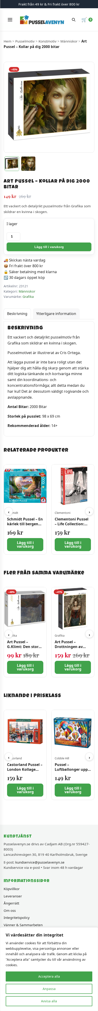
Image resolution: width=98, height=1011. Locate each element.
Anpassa (49, 989)
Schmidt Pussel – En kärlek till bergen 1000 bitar (25, 524)
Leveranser (13, 896)
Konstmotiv (48, 41)
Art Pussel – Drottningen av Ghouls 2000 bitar (71, 647)
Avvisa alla (49, 1001)
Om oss (10, 910)
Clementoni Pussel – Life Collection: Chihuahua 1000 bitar (71, 526)
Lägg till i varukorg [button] (25, 544)
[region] (49, 969)
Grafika (28, 296)
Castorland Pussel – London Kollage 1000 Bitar (24, 769)
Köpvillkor (12, 888)
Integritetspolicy (17, 917)
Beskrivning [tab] (17, 313)
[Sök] (73, 20)
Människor (68, 41)
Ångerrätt (11, 903)
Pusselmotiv (25, 41)
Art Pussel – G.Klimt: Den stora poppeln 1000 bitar (24, 647)
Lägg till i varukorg (49, 247)
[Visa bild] (12, 163)
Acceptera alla (49, 976)
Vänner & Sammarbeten (23, 925)
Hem (7, 41)
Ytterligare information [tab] (56, 313)
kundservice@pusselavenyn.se (39, 862)
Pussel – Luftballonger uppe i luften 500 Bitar (72, 769)
